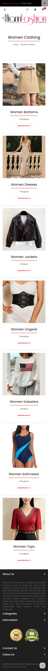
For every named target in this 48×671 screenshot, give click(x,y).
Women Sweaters (24, 401)
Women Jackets (24, 257)
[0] (43, 9)
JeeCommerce (19, 667)
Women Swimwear (24, 474)
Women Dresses (24, 184)
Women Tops (24, 546)
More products (24, 126)
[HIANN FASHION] (24, 19)
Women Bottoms (24, 112)
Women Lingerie (24, 329)
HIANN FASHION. (15, 664)
